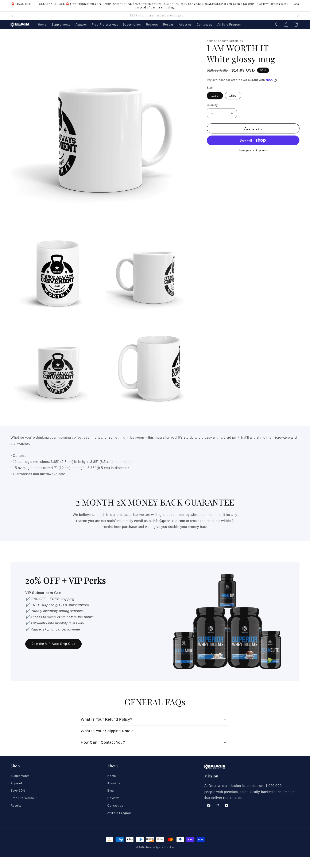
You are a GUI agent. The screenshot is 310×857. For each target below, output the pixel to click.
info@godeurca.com (169, 520)
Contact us (115, 805)
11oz (214, 95)
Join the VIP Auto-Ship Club (53, 643)
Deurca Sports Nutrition (160, 847)
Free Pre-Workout (24, 798)
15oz (233, 95)
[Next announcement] (298, 16)
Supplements (20, 775)
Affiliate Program (119, 812)
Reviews (113, 798)
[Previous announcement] (12, 16)
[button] (277, 24)
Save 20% (18, 790)
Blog (110, 790)
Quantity (212, 105)
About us (113, 783)
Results (16, 805)
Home (111, 775)
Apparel (16, 783)
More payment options (253, 150)
